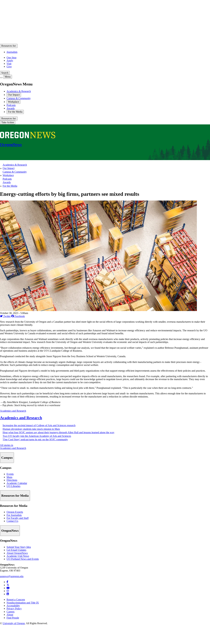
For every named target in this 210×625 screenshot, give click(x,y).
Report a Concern (16, 599)
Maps (9, 477)
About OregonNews (17, 553)
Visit (9, 63)
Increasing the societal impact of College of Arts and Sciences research (39, 425)
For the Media (15, 111)
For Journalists (14, 515)
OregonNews (10, 530)
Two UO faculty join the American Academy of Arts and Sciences (37, 436)
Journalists (12, 52)
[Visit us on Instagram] (8, 590)
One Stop (11, 57)
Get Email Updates (16, 550)
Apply (10, 60)
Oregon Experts (15, 512)
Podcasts (11, 105)
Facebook (19, 316)
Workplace (13, 101)
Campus (7, 457)
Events (10, 474)
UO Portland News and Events (23, 559)
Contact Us (12, 521)
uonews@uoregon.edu (11, 576)
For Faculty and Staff (18, 518)
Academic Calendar (17, 483)
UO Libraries (13, 486)
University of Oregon (14, 623)
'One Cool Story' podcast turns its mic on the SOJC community (35, 439)
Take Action (7, 122)
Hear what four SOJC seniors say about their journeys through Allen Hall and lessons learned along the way (58, 432)
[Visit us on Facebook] (7, 581)
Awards (11, 108)
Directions (12, 480)
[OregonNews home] (27, 137)
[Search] (1, 77)
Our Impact (14, 94)
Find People (13, 617)
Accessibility (13, 605)
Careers (10, 611)
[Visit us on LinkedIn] (8, 594)
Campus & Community (19, 98)
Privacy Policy (14, 608)
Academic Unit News (18, 556)
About (10, 614)
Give (9, 66)
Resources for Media (15, 495)
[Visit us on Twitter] (8, 585)
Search (4, 72)
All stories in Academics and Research (13, 447)
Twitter (7, 316)
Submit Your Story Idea (19, 547)
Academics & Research (19, 91)
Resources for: (8, 45)
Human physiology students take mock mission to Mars (31, 429)
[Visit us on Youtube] (8, 588)
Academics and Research (13, 410)
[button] (98, 310)
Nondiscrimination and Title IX (23, 602)
